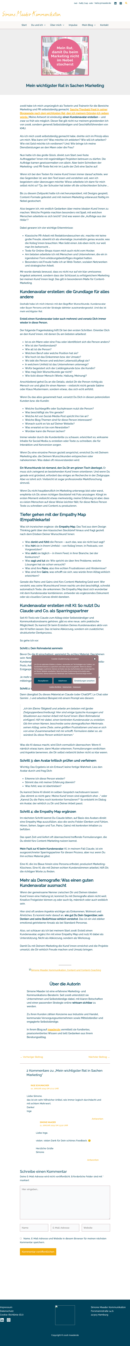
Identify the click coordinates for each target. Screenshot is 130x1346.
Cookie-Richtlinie (55, 687)
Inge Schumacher (40, 1085)
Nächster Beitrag (99, 1057)
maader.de (54, 1029)
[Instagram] (121, 3)
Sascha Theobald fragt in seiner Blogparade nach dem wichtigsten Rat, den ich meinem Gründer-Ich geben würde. (64, 113)
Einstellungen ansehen (84, 681)
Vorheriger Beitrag (31, 1057)
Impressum (77, 687)
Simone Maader (48, 1122)
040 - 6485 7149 (81, 3)
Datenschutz (67, 687)
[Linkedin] (115, 3)
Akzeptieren (43, 681)
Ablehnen (62, 681)
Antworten (97, 1118)
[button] (94, 659)
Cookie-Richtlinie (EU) (11, 1314)
